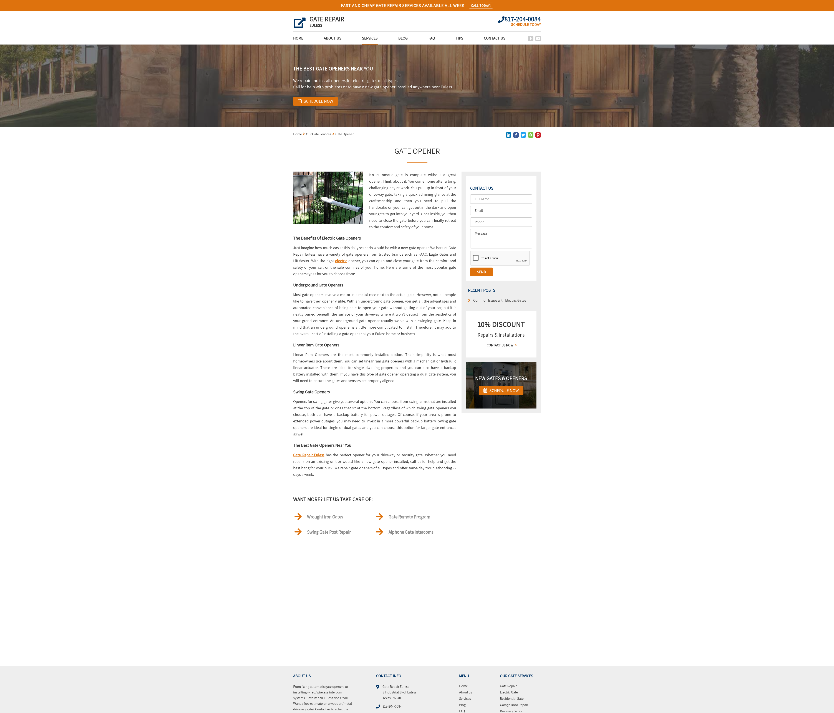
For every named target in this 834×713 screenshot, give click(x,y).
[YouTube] (538, 38)
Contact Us (494, 38)
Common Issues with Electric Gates (499, 300)
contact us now (500, 345)
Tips (459, 38)
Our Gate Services (318, 134)
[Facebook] (530, 38)
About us (332, 38)
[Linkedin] (508, 135)
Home (298, 38)
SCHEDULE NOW (503, 390)
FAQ (432, 38)
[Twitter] (523, 135)
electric (341, 260)
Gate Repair (508, 686)
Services (370, 38)
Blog (403, 38)
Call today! (481, 5)
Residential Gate (512, 698)
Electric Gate (509, 692)
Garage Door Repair (514, 705)
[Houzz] (530, 135)
